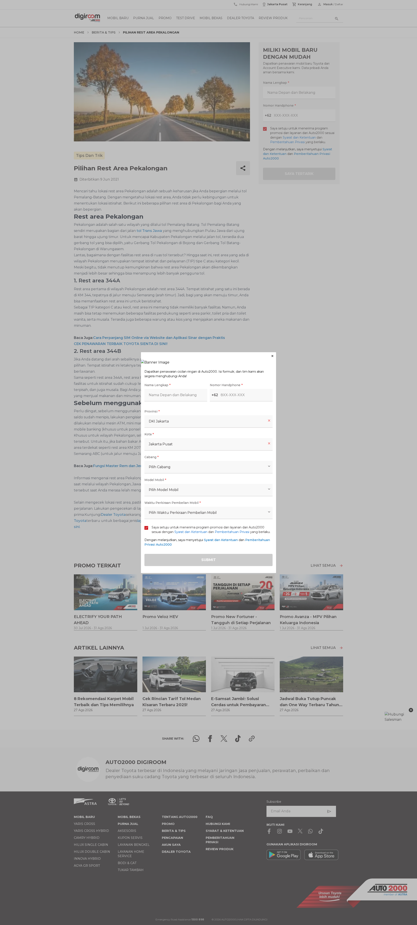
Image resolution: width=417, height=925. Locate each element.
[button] (208, 356)
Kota (149, 434)
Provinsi (152, 411)
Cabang (151, 457)
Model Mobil (155, 480)
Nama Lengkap (157, 385)
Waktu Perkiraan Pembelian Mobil (172, 503)
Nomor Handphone (226, 385)
